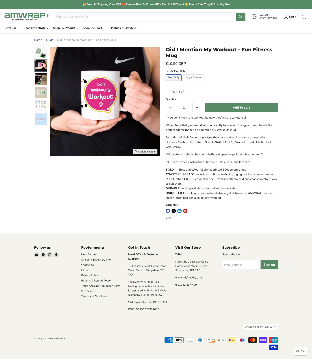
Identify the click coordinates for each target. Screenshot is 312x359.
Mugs (49, 40)
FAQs (84, 270)
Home (38, 40)
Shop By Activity (35, 28)
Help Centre (88, 254)
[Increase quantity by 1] (197, 108)
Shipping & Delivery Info (96, 259)
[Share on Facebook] (168, 211)
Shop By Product (64, 28)
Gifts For (11, 28)
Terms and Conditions (94, 296)
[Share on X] (174, 211)
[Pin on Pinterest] (185, 211)
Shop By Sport (93, 28)
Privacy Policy (89, 275)
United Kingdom (258, 326)
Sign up (269, 265)
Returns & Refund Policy (96, 280)
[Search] (240, 17)
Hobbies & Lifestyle (123, 28)
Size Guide (87, 291)
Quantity (171, 99)
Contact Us (87, 265)
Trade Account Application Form (100, 286)
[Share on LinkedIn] (179, 211)
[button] (291, 17)
